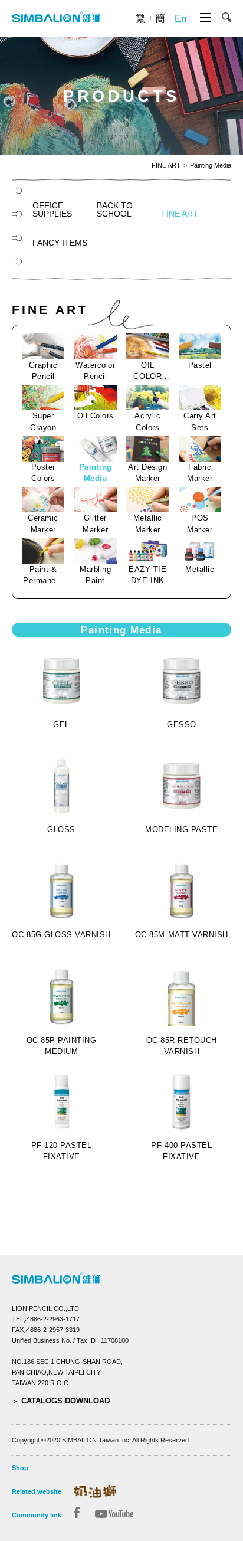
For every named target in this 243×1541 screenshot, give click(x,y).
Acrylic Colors (147, 421)
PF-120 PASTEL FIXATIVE (61, 1151)
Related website (36, 1491)
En (180, 18)
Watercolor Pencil (95, 371)
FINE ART (166, 165)
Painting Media (210, 165)
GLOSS (61, 829)
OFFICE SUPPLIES (52, 209)
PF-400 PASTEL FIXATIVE (181, 1151)
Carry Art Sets (199, 421)
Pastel (200, 365)
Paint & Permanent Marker (43, 576)
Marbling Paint (95, 575)
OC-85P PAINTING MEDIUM (62, 1046)
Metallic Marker (147, 523)
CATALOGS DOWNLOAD (65, 1401)
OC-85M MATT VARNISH (181, 934)
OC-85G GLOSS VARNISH (61, 934)
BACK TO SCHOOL (115, 209)
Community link (36, 1515)
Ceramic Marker (43, 523)
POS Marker (199, 523)
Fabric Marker (199, 473)
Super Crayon (43, 421)
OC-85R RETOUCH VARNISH (181, 1046)
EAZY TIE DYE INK (147, 575)
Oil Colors (95, 415)
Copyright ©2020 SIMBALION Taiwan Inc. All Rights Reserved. (101, 1440)
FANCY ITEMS (59, 242)
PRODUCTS (121, 96)
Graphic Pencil (43, 371)
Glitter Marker (95, 523)
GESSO (181, 724)
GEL (61, 724)
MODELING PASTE (181, 829)
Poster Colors (43, 473)
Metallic (199, 569)
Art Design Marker (147, 473)
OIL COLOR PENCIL (147, 371)
